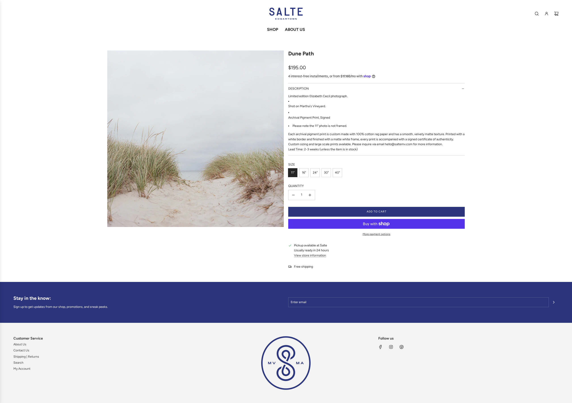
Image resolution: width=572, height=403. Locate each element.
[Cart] (556, 14)
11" (292, 172)
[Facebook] (380, 347)
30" (326, 172)
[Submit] (554, 302)
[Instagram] (391, 347)
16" (304, 172)
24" (315, 172)
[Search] (537, 14)
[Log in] (546, 14)
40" (337, 172)
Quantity (296, 186)
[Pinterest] (401, 347)
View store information (310, 255)
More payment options (376, 234)
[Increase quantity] (310, 195)
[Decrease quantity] (293, 195)
